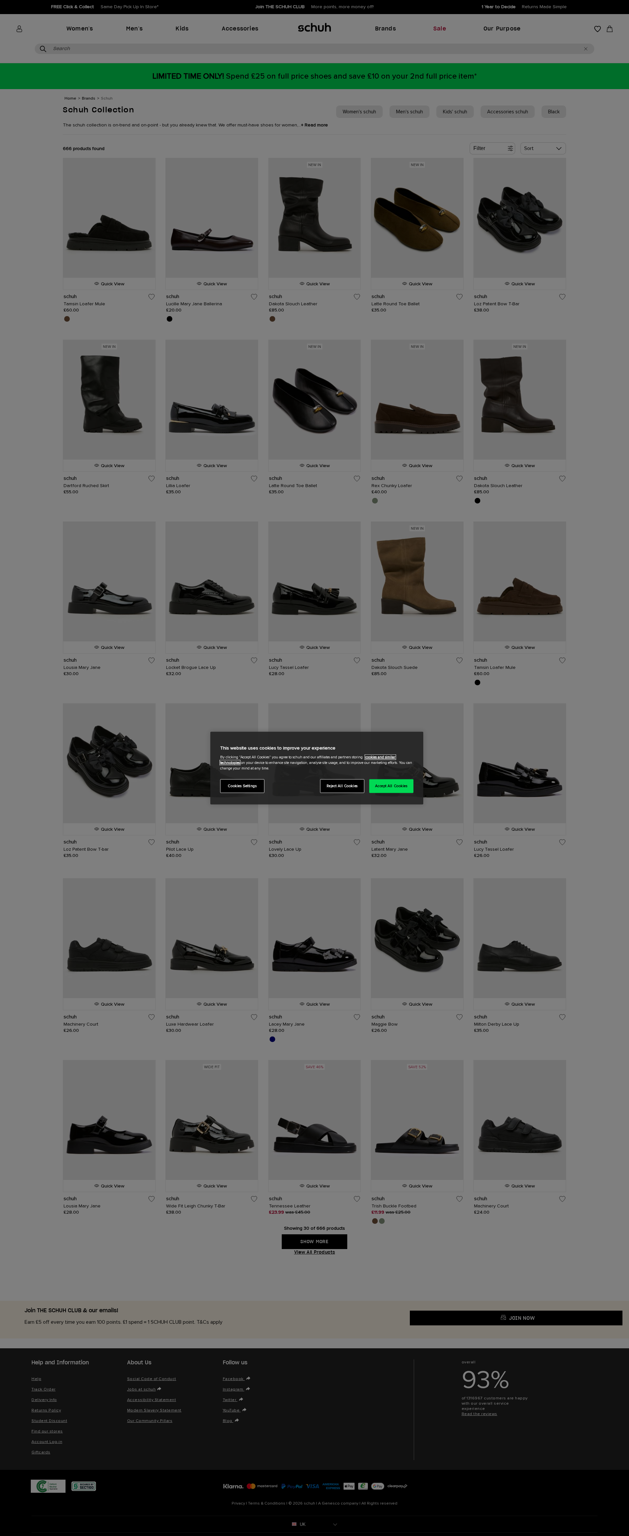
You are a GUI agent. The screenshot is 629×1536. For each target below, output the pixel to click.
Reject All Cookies (342, 786)
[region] (316, 768)
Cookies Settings (242, 786)
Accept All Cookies (391, 786)
